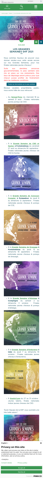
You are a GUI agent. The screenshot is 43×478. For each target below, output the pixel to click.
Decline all (21, 472)
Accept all (21, 468)
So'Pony (30, 1)
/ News (10, 13)
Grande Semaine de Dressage (25, 247)
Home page (7, 8)
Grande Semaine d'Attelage (25, 298)
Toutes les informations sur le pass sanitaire (21, 84)
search (21, 8)
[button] (21, 7)
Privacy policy (22, 463)
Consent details (6, 463)
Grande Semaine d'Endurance (25, 350)
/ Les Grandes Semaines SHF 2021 (22, 13)
